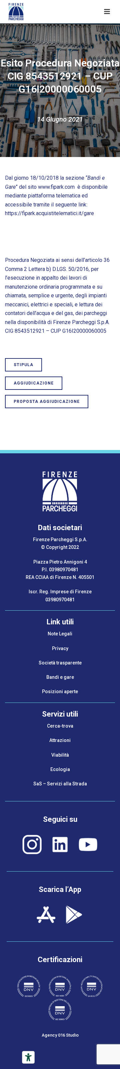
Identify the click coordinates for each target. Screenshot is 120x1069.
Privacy (60, 648)
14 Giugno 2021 (60, 119)
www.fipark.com (56, 187)
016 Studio (68, 1035)
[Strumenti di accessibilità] (28, 1057)
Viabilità (60, 755)
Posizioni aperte (60, 691)
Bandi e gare (60, 677)
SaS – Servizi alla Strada (60, 783)
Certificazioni (60, 959)
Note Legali (60, 633)
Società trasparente (60, 662)
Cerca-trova (60, 726)
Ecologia (60, 769)
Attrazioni (60, 740)
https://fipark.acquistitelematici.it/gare (49, 213)
